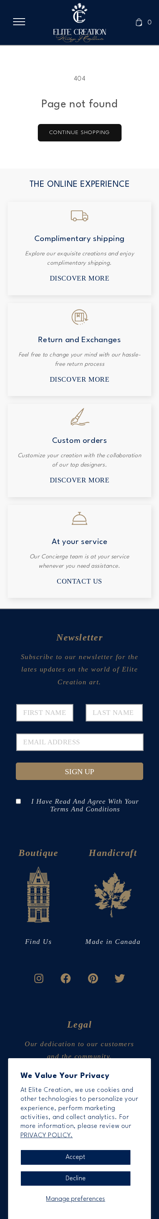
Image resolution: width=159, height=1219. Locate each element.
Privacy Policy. (46, 1135)
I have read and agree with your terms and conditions (85, 801)
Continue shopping (79, 132)
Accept (75, 1157)
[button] (22, 21)
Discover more (80, 278)
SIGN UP (79, 771)
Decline (76, 1178)
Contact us (79, 581)
